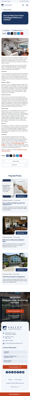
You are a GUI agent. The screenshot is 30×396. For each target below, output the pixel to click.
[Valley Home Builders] (7, 5)
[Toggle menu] (27, 5)
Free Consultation (14, 394)
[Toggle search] (23, 5)
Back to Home (8, 9)
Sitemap (10, 379)
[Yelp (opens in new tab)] (12, 372)
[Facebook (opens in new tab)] (7, 372)
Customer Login (6, 1)
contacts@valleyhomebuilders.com (14, 343)
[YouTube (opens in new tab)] (23, 372)
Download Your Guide (14, 315)
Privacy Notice (18, 379)
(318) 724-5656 (24, 1)
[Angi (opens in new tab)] (20, 372)
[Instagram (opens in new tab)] (9, 372)
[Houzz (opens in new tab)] (15, 372)
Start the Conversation (14, 311)
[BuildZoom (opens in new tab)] (18, 372)
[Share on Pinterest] (22, 33)
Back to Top (14, 386)
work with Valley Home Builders (12, 144)
